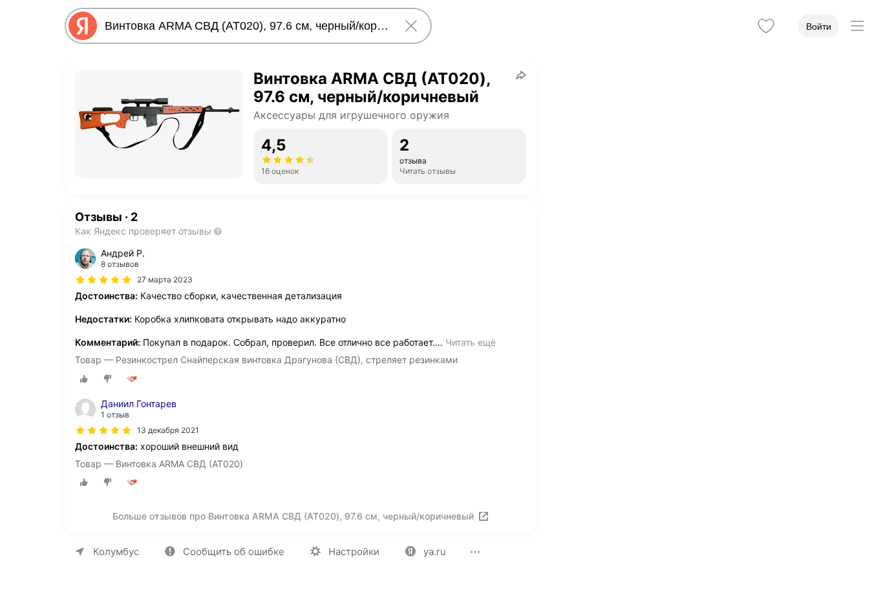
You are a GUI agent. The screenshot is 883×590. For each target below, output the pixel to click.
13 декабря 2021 (168, 430)
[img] (103, 280)
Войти (818, 26)
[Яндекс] (83, 26)
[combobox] (245, 26)
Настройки (353, 551)
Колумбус (116, 551)
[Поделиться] (521, 75)
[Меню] (857, 26)
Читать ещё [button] (470, 342)
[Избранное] (766, 26)
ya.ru (434, 551)
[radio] (84, 378)
